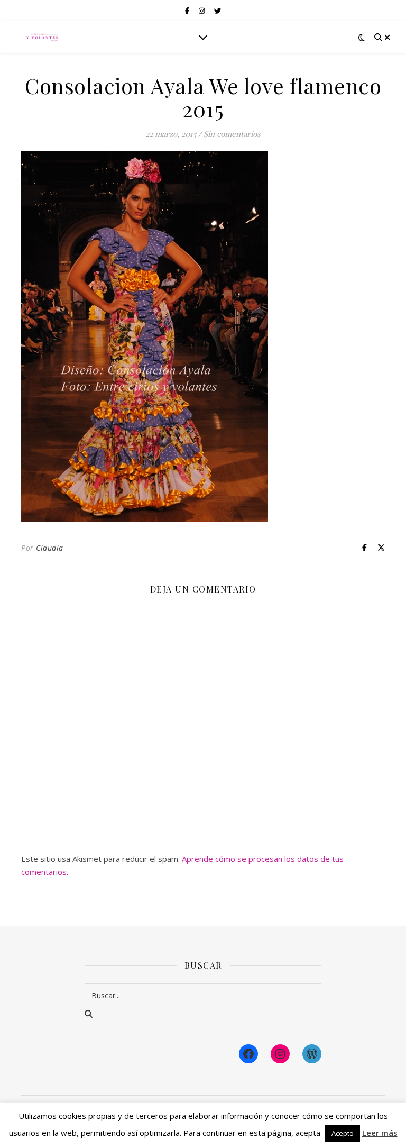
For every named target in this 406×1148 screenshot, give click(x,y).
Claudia (49, 548)
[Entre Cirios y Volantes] (42, 37)
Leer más (380, 1132)
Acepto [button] (342, 1133)
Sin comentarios (232, 134)
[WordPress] (311, 1053)
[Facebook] (248, 1053)
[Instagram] (280, 1053)
